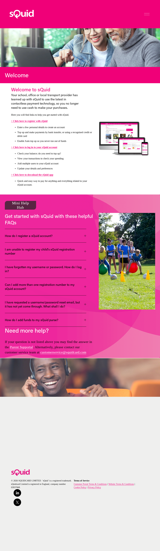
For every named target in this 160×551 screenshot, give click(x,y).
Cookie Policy (80, 487)
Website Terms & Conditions (121, 484)
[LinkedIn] (17, 493)
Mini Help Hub (20, 205)
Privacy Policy (94, 487)
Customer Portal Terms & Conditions (90, 484)
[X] (17, 502)
